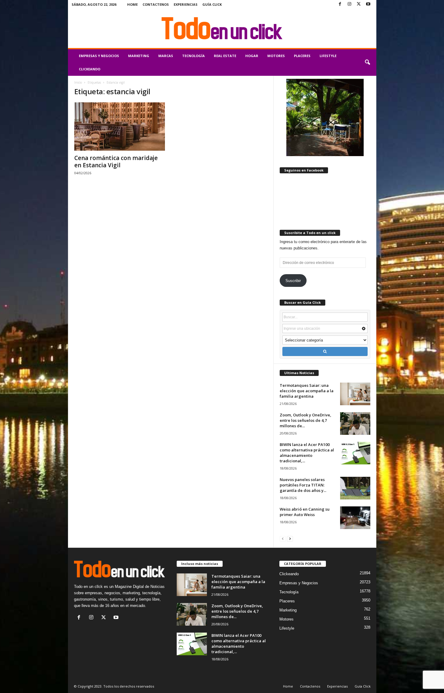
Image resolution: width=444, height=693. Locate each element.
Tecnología (193, 55)
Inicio (78, 82)
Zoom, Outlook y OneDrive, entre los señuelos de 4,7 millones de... (305, 420)
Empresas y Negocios (99, 55)
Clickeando (89, 69)
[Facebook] (340, 4)
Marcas (165, 55)
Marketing (138, 55)
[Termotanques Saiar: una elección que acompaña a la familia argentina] (355, 394)
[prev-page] (283, 538)
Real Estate (225, 55)
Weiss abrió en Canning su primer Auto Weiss (305, 511)
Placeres (302, 55)
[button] (367, 62)
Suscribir (293, 280)
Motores (276, 55)
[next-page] (290, 538)
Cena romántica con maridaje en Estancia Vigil (116, 161)
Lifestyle (328, 55)
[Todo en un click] (222, 28)
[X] (358, 4)
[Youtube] (368, 4)
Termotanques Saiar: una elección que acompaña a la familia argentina (306, 391)
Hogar (251, 55)
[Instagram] (349, 4)
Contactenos (156, 4)
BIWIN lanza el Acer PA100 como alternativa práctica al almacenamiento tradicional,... (307, 453)
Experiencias (186, 4)
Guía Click (212, 4)
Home (132, 4)
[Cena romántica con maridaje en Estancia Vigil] (119, 126)
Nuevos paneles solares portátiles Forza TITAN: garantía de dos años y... (303, 485)
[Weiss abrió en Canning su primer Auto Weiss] (355, 517)
